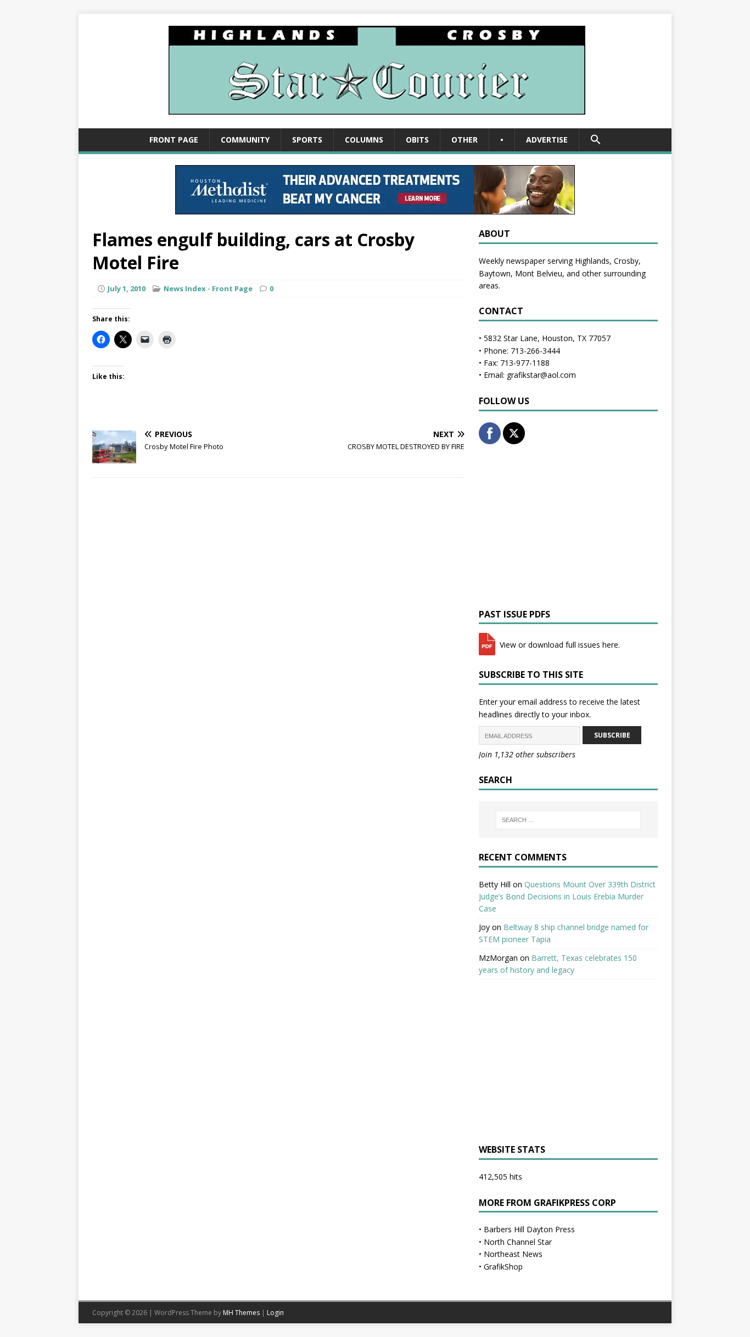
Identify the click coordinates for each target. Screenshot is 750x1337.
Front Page (173, 139)
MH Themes (241, 1312)
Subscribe (612, 735)
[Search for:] (568, 820)
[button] (595, 139)
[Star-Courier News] (375, 122)
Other (464, 139)
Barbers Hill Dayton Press (529, 1229)
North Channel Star (518, 1242)
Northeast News (513, 1254)
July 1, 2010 (126, 288)
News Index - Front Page (208, 288)
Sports (307, 139)
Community (245, 139)
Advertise (547, 139)
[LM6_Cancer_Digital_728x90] (375, 208)
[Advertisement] (568, 526)
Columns (364, 139)
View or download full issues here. (558, 644)
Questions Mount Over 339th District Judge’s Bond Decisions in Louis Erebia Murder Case (567, 896)
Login (275, 1312)
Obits (417, 139)
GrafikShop (503, 1266)
